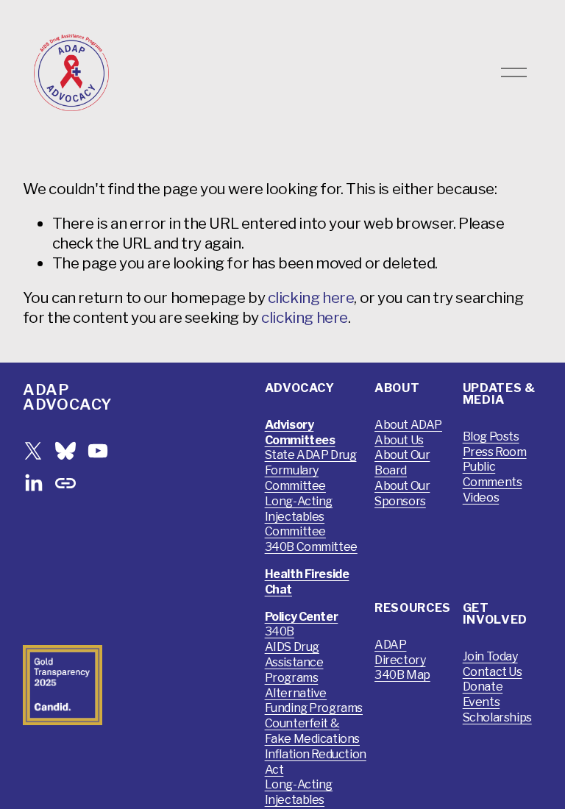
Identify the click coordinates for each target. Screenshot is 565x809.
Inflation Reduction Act (315, 762)
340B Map (402, 675)
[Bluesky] (65, 451)
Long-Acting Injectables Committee (299, 516)
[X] (33, 451)
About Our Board (402, 462)
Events (481, 702)
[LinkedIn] (33, 483)
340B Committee (311, 547)
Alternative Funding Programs (314, 701)
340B (279, 631)
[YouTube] (98, 451)
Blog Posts (491, 436)
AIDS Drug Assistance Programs (294, 662)
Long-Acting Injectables (299, 792)
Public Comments (492, 474)
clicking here (311, 297)
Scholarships (497, 717)
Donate (483, 687)
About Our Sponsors (402, 493)
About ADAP (408, 425)
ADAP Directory (399, 652)
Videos (481, 498)
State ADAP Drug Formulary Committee (311, 470)
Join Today (490, 656)
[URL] (65, 483)
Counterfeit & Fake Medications (312, 731)
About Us (399, 440)
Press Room (495, 452)
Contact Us (492, 672)
